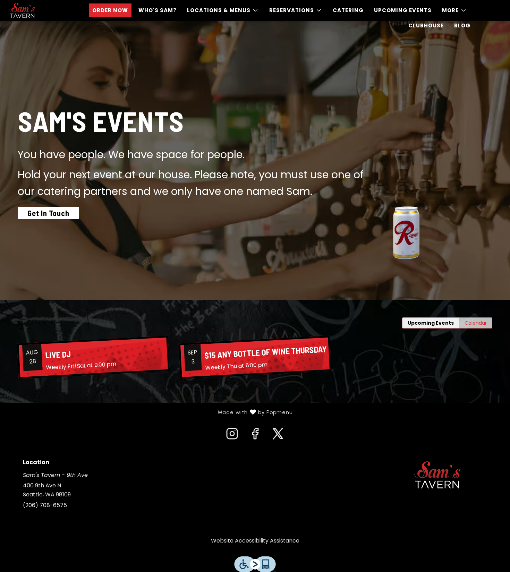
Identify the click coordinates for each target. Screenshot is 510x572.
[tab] (430, 322)
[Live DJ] (93, 357)
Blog (462, 25)
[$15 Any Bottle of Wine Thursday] (255, 357)
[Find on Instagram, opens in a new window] (232, 436)
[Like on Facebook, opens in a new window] (255, 436)
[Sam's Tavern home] (37, 10)
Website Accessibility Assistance (255, 541)
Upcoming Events (403, 10)
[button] (223, 10)
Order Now (110, 10)
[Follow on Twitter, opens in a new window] (278, 436)
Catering (348, 10)
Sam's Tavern (437, 474)
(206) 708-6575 (45, 505)
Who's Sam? (157, 10)
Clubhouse (426, 25)
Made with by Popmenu (149, 412)
